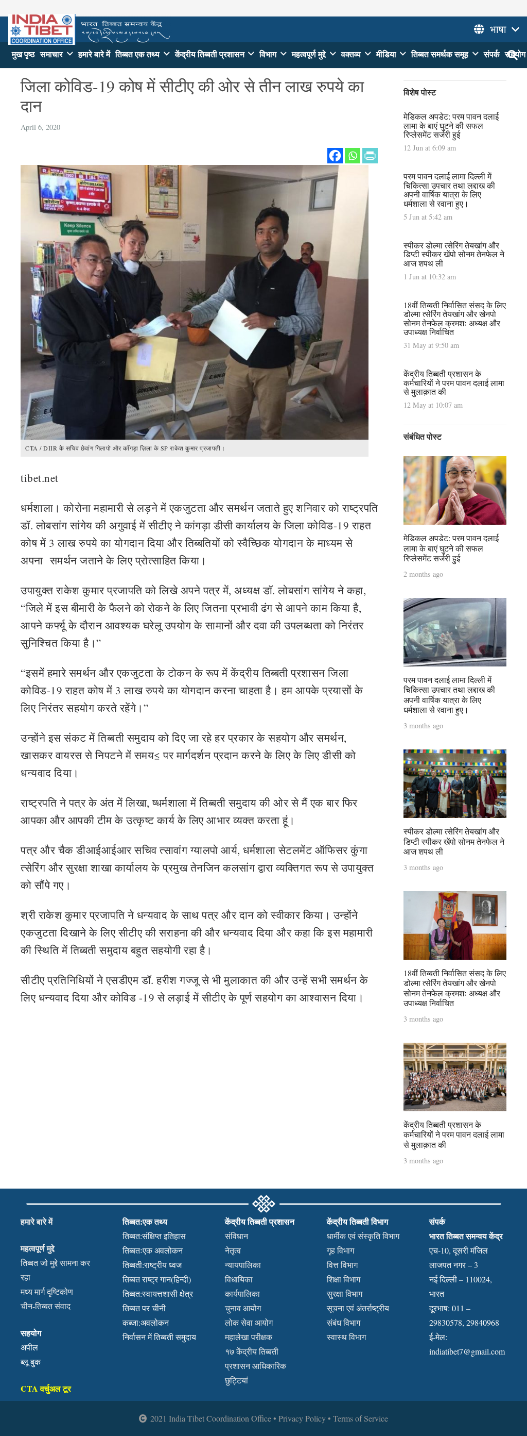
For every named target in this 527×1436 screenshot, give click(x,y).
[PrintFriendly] (370, 155)
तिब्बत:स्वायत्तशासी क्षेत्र (157, 1293)
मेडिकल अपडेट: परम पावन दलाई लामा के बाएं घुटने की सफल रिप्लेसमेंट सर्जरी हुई (451, 125)
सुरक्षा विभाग (344, 1293)
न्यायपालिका (243, 1264)
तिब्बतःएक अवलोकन (152, 1250)
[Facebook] (335, 155)
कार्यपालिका (242, 1293)
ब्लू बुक (31, 1361)
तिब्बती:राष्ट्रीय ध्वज (152, 1264)
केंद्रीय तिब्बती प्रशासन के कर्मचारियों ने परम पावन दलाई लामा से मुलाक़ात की (453, 382)
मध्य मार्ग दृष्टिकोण (47, 1291)
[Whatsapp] (352, 155)
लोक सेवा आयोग (249, 1322)
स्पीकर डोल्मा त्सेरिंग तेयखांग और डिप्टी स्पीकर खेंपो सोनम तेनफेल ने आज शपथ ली (453, 254)
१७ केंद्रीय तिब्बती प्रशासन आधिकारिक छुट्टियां (255, 1365)
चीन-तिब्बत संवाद (46, 1305)
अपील (29, 1347)
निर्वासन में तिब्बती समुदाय (159, 1336)
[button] (70, 54)
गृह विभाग (340, 1250)
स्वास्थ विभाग (346, 1336)
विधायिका (239, 1279)
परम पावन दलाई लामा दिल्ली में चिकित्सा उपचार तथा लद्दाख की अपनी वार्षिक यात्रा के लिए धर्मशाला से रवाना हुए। (449, 190)
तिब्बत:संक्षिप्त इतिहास (154, 1235)
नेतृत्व (233, 1250)
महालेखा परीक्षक (248, 1336)
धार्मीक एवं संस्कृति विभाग (363, 1235)
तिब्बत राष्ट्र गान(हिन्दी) (156, 1279)
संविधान (236, 1235)
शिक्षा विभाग (343, 1279)
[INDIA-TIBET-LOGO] (90, 29)
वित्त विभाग (342, 1264)
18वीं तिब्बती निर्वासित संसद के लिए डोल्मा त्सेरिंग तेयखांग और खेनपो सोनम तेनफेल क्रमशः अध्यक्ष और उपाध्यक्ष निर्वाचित (454, 318)
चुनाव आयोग (243, 1308)
